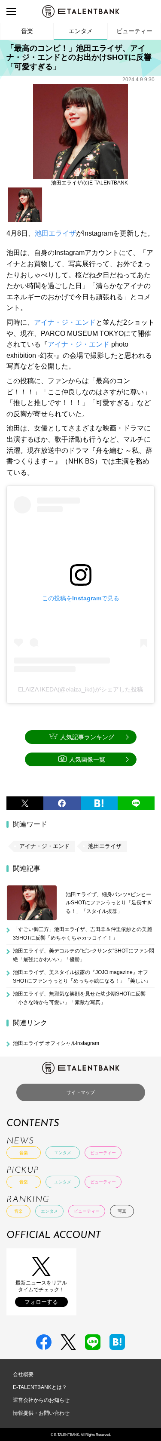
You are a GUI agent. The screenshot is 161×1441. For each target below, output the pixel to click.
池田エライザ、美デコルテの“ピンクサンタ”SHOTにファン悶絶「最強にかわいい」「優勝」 (83, 955)
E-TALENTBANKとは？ (40, 1387)
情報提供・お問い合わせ (41, 1413)
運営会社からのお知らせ (41, 1400)
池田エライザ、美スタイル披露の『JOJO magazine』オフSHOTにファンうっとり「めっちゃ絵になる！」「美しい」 (82, 976)
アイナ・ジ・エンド (65, 322)
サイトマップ (81, 1092)
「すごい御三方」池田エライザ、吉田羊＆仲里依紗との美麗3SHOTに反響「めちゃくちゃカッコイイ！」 (82, 933)
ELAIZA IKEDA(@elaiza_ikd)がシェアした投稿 (80, 689)
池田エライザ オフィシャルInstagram (56, 1043)
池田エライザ (55, 233)
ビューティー (134, 31)
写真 (122, 1211)
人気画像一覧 (87, 759)
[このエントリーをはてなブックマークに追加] (99, 803)
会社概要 (23, 1374)
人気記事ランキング (87, 737)
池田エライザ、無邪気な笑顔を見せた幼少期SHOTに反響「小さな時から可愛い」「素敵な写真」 (79, 998)
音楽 (27, 31)
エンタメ (81, 31)
